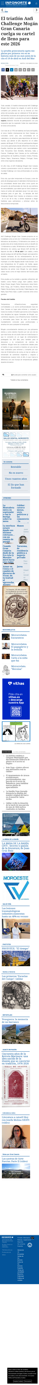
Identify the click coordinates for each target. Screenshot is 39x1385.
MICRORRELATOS (9, 630)
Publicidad (21, 1276)
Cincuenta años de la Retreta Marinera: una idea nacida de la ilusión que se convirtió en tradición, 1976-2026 (16, 1058)
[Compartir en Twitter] (7, 69)
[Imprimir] (16, 69)
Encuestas (21, 1254)
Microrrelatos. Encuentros (19, 636)
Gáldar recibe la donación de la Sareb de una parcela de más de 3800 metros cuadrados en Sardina (17, 806)
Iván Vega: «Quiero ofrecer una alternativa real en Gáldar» (17, 769)
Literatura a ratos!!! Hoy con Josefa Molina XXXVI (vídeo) (15, 1120)
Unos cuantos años (16, 478)
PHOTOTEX (7, 944)
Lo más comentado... (19, 752)
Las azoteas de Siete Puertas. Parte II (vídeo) (15, 1160)
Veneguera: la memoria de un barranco (15, 1020)
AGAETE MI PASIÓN (9, 1050)
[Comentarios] (24, 69)
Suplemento (27, 1240)
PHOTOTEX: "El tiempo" (15, 948)
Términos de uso (7, 1250)
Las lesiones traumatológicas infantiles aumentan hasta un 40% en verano (15, 912)
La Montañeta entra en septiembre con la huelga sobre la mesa (8, 513)
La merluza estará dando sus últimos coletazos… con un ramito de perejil (9, 533)
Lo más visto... (6, 752)
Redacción (4, 63)
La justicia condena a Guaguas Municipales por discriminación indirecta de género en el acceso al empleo (18, 760)
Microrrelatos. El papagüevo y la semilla (19, 646)
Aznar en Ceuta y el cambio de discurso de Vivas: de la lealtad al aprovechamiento (9, 575)
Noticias (20, 1240)
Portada (20, 1238)
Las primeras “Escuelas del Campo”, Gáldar (15, 977)
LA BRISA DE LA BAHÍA (11, 839)
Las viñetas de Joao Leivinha (22, 743)
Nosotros (20, 1274)
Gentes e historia (9, 972)
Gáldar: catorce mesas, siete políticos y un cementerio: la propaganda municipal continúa (23, 518)
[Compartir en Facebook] (3, 69)
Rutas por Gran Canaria (11, 1154)
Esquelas (20, 1246)
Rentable (16, 466)
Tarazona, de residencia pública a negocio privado (22, 552)
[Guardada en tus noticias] (20, 69)
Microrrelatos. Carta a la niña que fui (19, 657)
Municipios (26, 1238)
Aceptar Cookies (18, 1381)
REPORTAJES (7, 1015)
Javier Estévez (26, 531)
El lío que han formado (16, 486)
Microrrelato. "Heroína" (18, 667)
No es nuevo (16, 472)
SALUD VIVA (7, 904)
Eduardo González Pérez (26, 575)
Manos (20, 525)
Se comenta (8, 462)
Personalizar (28, 1381)
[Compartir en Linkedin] (11, 69)
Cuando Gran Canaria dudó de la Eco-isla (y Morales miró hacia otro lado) (8, 554)
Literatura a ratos (9, 1113)
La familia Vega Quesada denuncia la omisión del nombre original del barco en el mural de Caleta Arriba (17, 795)
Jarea (20, 566)
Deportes (20, 1242)
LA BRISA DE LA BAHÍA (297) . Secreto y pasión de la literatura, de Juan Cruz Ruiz (15, 847)
